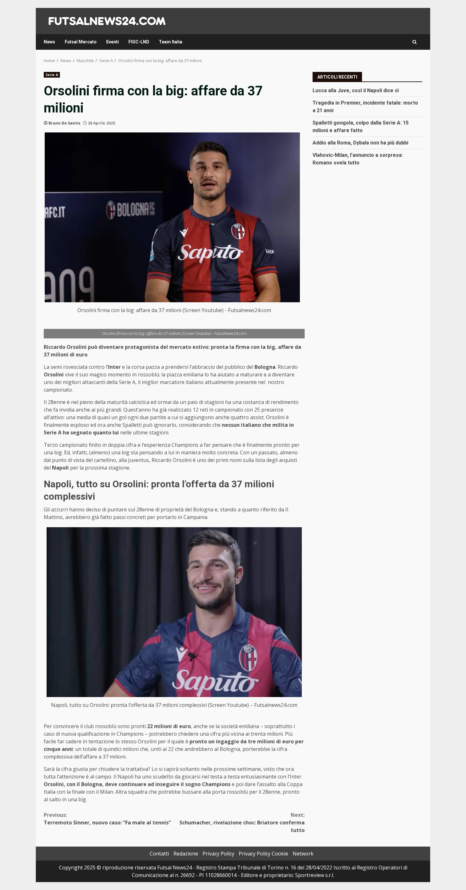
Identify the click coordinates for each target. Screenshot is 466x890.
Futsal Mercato (81, 41)
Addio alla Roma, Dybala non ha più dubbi (360, 142)
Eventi (112, 41)
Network (303, 853)
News (49, 41)
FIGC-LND (138, 41)
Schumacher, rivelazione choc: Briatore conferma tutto (242, 822)
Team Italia (170, 41)
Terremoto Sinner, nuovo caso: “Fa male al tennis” (107, 818)
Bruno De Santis (65, 123)
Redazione (185, 853)
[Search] (414, 42)
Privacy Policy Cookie (263, 853)
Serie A (52, 75)
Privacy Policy (218, 853)
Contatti (159, 853)
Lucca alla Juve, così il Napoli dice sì (356, 90)
